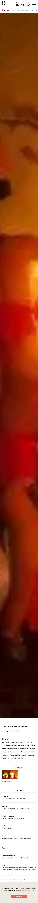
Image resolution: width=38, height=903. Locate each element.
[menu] (34, 4)
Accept (19, 896)
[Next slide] (36, 10)
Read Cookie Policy (28, 890)
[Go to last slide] (13, 10)
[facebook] (32, 731)
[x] (35, 731)
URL (3, 848)
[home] (7, 3)
